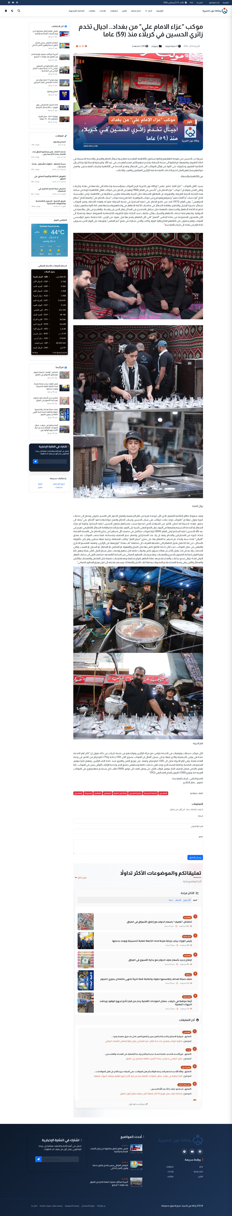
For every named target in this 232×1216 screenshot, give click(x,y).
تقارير (124, 11)
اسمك (200, 816)
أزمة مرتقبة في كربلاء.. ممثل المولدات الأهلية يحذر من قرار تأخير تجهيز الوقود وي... (46, 427)
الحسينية (88, 793)
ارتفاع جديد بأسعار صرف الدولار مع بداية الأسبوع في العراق (160, 960)
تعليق (201, 836)
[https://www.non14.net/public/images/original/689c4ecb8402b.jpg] (138, 368)
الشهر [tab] (178, 900)
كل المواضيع (214, 2)
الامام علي (163, 793)
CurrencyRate (62, 356)
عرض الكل (82, 877)
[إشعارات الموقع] (6, 10)
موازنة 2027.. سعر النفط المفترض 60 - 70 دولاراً (48, 117)
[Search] (18, 10)
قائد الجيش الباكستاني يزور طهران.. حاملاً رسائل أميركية (47, 106)
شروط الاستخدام (88, 1206)
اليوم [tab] (195, 900)
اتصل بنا (200, 2)
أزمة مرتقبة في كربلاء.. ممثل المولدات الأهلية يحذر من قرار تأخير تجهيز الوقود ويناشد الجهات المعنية (146, 1003)
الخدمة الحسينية (150, 793)
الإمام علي (78, 793)
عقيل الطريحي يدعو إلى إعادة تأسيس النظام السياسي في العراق (154, 1058)
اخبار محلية (136, 11)
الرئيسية (226, 2)
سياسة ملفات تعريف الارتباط (51, 1206)
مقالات (92, 11)
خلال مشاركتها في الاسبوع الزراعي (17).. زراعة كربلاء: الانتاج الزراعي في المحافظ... (45, 68)
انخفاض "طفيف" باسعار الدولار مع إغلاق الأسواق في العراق (159, 922)
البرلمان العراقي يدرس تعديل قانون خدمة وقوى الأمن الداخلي (45, 43)
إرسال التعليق (195, 857)
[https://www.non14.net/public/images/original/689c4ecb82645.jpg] (138, 696)
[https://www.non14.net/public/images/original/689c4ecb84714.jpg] (138, 454)
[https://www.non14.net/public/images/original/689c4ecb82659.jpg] (138, 609)
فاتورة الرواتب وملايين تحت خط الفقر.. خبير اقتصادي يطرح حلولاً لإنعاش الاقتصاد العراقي (143, 1041)
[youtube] (192, 1152)
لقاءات (102, 11)
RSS (191, 2)
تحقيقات (114, 11)
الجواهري (107, 793)
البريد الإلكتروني (197, 826)
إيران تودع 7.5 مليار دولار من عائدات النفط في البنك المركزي (46, 81)
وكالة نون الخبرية (120, 793)
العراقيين (97, 793)
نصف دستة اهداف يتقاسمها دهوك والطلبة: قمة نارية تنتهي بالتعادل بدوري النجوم (146, 979)
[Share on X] (83, 46)
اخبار (150, 11)
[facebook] (200, 1152)
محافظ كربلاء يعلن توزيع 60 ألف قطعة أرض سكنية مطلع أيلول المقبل (151, 1094)
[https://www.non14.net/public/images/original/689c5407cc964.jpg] (138, 275)
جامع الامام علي (135, 793)
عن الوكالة (101, 1206)
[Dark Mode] (12, 10)
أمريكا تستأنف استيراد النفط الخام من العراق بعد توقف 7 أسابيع (44, 55)
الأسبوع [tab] (187, 900)
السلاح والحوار (52, 91)
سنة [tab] (171, 900)
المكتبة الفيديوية (76, 11)
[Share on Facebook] (86, 46)
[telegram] (184, 1152)
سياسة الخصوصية (72, 1206)
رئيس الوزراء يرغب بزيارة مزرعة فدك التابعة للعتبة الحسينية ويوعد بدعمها (152, 941)
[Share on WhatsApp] (80, 46)
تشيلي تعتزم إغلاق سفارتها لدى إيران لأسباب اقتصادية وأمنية (45, 32)
